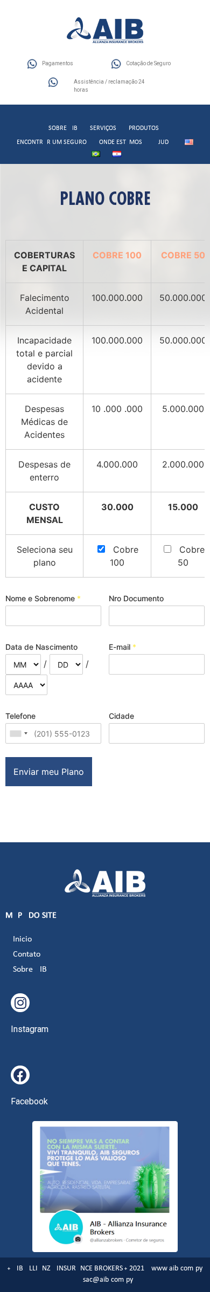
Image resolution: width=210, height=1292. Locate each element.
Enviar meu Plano (48, 771)
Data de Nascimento (41, 646)
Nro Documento (136, 598)
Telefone (20, 715)
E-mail (122, 646)
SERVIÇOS (103, 128)
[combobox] (18, 733)
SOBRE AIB (63, 128)
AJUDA (163, 142)
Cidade (121, 715)
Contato (26, 954)
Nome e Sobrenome (43, 598)
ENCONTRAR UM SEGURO (52, 142)
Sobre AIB (30, 969)
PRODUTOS (144, 128)
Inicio (22, 939)
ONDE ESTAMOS (120, 142)
